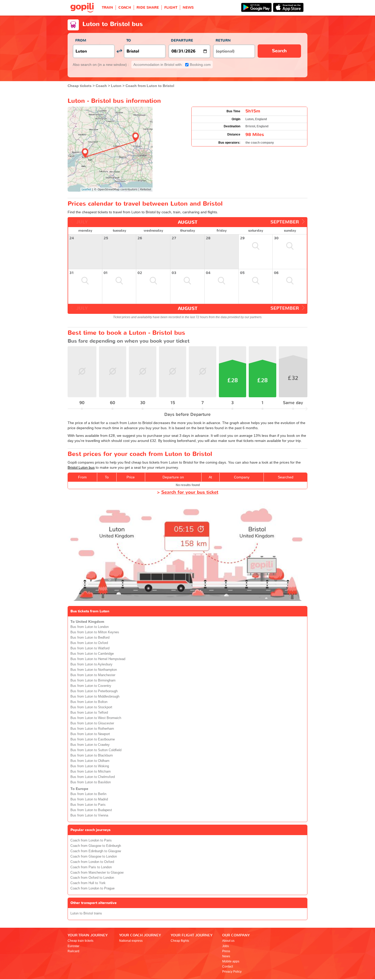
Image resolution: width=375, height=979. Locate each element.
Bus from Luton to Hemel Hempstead (97, 659)
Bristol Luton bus (81, 467)
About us (228, 941)
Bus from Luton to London (89, 627)
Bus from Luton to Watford (89, 648)
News (226, 956)
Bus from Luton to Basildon (90, 782)
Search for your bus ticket (189, 492)
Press (226, 951)
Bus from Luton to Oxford (89, 643)
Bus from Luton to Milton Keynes (94, 632)
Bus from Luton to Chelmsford (92, 777)
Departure (182, 40)
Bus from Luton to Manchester (92, 675)
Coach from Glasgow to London (93, 856)
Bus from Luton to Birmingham (93, 680)
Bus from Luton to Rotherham (92, 728)
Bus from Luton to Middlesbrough (94, 696)
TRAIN (107, 7)
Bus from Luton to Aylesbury (91, 664)
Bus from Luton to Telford (89, 712)
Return (223, 40)
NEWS (188, 7)
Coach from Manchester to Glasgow (96, 872)
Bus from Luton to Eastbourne (92, 739)
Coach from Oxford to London (92, 877)
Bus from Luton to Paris (88, 805)
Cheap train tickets (80, 941)
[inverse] (119, 51)
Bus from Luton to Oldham (89, 761)
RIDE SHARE (147, 7)
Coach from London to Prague (92, 888)
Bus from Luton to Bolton (88, 702)
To (128, 40)
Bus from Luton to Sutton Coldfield (95, 750)
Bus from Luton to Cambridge (92, 653)
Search (279, 51)
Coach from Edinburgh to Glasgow (95, 851)
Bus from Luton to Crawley (90, 745)
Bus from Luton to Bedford (89, 637)
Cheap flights (180, 941)
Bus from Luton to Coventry (90, 686)
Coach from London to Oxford (92, 862)
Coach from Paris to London (91, 867)
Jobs (225, 946)
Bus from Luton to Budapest (91, 810)
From (80, 40)
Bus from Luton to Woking (89, 766)
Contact (227, 966)
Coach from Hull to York (88, 883)
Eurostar (73, 946)
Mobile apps (230, 961)
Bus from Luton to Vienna (89, 815)
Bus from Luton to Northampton (93, 670)
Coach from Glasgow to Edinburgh (95, 846)
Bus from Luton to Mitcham (90, 771)
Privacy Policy (232, 971)
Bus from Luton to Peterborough (94, 691)
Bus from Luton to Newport (90, 734)
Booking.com (172, 65)
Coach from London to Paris (91, 840)
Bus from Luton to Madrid (89, 799)
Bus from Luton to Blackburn (91, 755)
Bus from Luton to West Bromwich (95, 718)
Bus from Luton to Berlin (88, 794)
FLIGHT (170, 7)
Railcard (73, 951)
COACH (124, 7)
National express (131, 941)
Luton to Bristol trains (86, 913)
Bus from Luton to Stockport (91, 707)
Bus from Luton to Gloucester (92, 723)
